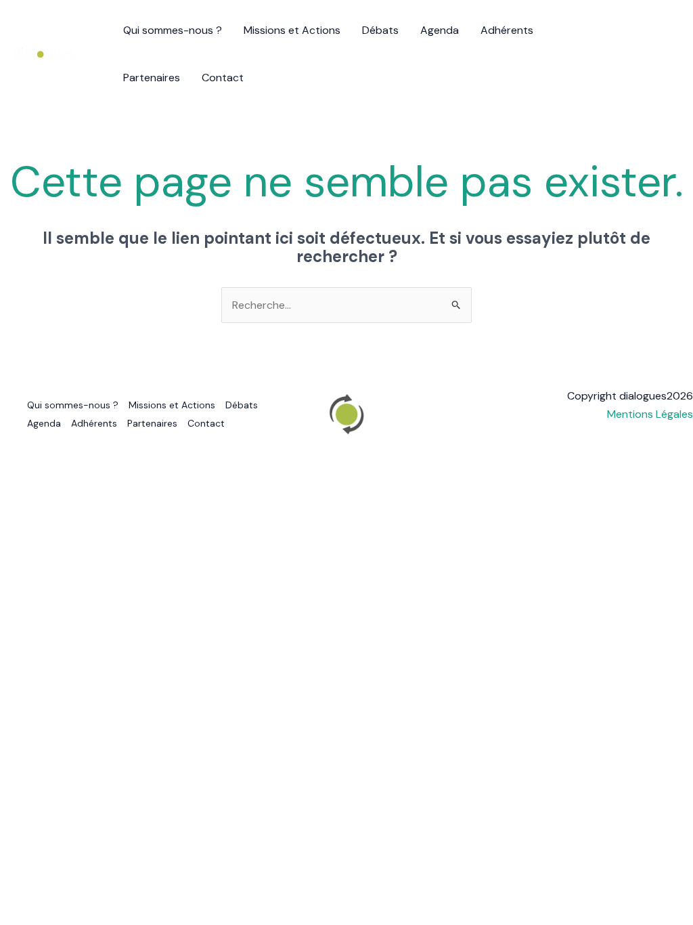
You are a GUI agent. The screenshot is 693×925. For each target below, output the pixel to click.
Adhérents (506, 30)
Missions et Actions (292, 30)
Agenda (439, 30)
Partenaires (151, 77)
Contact (223, 77)
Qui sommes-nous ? (172, 30)
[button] (662, 54)
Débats (380, 30)
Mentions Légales (650, 414)
